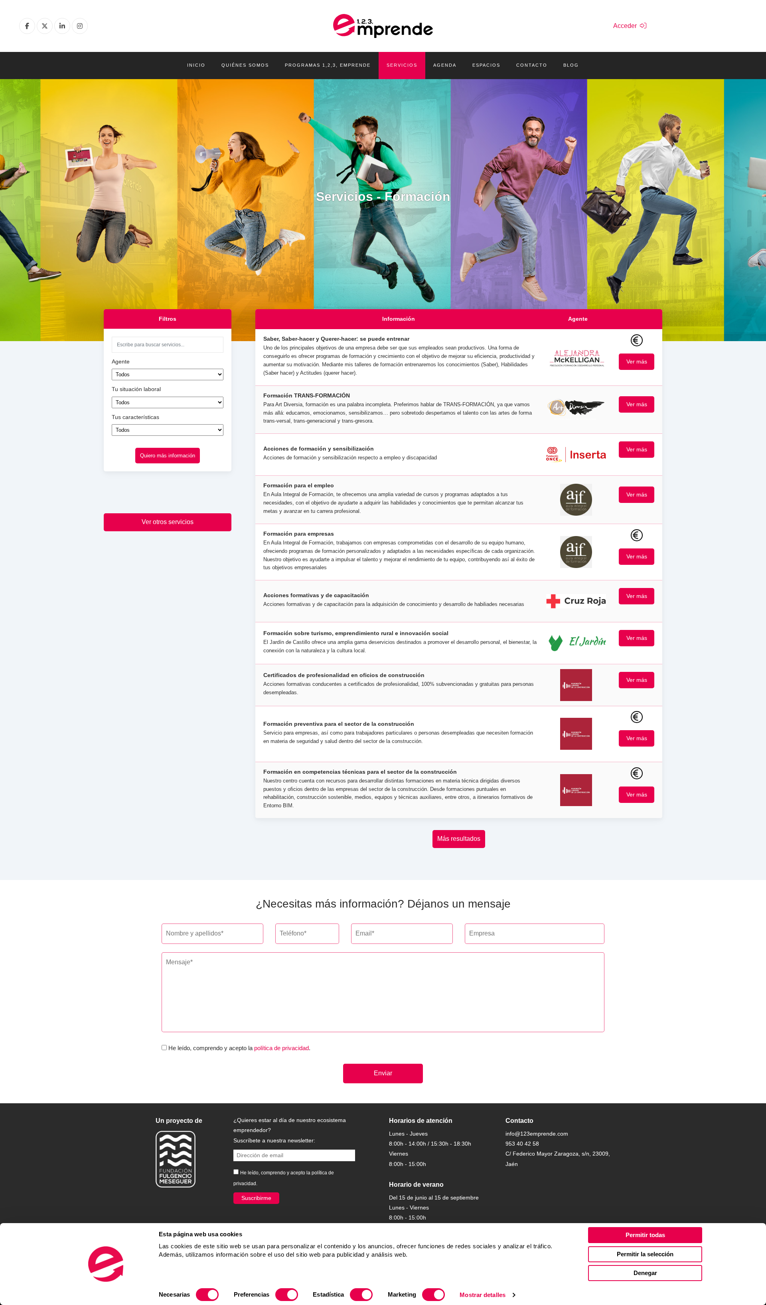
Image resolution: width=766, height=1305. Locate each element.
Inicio (196, 65)
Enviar (383, 1073)
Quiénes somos (245, 65)
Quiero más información (167, 456)
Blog (571, 65)
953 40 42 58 (522, 1143)
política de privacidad (281, 1048)
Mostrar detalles (482, 1294)
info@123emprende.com (536, 1133)
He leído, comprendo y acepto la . (239, 1048)
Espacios (486, 65)
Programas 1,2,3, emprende (328, 65)
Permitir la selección (645, 1254)
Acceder (626, 25)
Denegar (645, 1272)
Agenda (444, 65)
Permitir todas (645, 1235)
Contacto (531, 65)
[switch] (286, 1294)
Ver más (636, 361)
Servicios (402, 65)
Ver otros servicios (167, 521)
